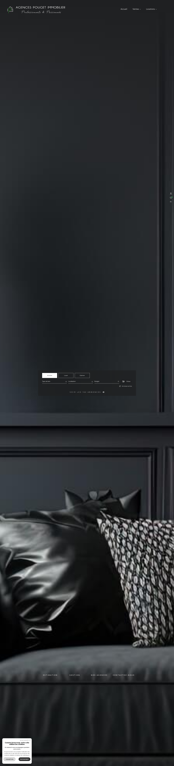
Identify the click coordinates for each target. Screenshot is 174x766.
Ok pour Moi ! (24, 759)
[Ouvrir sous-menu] (140, 9)
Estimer (82, 375)
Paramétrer (9, 759)
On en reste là (24, 740)
